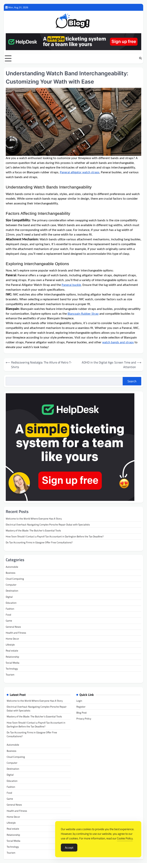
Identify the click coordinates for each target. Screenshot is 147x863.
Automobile (12, 567)
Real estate (12, 650)
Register (81, 707)
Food (8, 615)
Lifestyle (10, 644)
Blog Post (81, 712)
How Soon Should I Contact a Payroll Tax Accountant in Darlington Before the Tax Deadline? (55, 536)
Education (11, 603)
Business (10, 573)
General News (13, 627)
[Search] (140, 58)
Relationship (12, 657)
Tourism (10, 674)
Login (79, 701)
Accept (69, 847)
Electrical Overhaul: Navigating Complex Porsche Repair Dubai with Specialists (48, 524)
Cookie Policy (125, 838)
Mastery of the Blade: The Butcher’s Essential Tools (33, 530)
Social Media (12, 663)
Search (131, 381)
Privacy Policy (83, 718)
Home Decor (12, 639)
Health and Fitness (16, 633)
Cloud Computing (15, 579)
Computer (11, 585)
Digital (9, 597)
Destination (12, 590)
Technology (12, 668)
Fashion (10, 609)
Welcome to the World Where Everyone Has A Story (34, 518)
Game (9, 620)
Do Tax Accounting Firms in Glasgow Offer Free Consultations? (39, 542)
